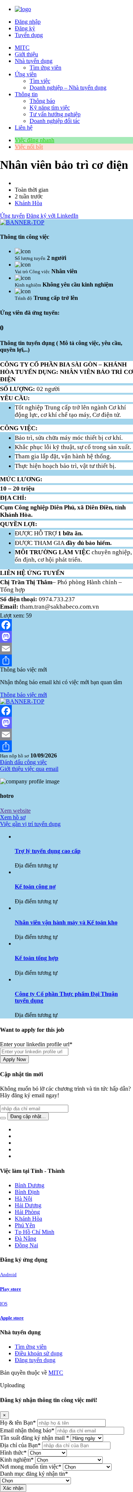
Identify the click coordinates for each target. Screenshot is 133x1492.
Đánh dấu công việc (23, 762)
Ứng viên (26, 74)
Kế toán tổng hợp (36, 958)
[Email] (66, 649)
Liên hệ (24, 127)
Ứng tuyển (12, 216)
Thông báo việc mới (23, 695)
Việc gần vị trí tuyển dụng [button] (30, 824)
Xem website (15, 810)
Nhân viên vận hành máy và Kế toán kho (66, 922)
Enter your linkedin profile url (36, 1044)
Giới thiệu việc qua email (29, 769)
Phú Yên (25, 1225)
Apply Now (14, 1059)
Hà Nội (23, 1198)
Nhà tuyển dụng (33, 61)
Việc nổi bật (29, 147)
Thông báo (42, 101)
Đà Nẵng (25, 1238)
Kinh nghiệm (17, 1459)
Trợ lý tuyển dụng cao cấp (48, 851)
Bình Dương (29, 1185)
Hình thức (13, 1452)
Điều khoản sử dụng (38, 1353)
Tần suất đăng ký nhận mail (34, 1438)
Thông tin (26, 94)
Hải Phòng (27, 1212)
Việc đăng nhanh (34, 140)
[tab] (66, 824)
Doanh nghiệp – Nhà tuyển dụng (68, 87)
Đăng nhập (28, 22)
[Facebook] (66, 625)
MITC (22, 47)
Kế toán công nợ (35, 886)
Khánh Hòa (28, 203)
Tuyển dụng (29, 35)
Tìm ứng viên (45, 67)
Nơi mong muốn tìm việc (30, 1466)
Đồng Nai (26, 1245)
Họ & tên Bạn (18, 1422)
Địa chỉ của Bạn (20, 1445)
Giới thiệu (26, 54)
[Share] (66, 660)
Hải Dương (28, 1205)
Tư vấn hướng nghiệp (55, 114)
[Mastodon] (66, 637)
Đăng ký (25, 28)
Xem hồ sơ (12, 817)
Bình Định (27, 1192)
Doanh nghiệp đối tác (55, 121)
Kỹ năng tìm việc (50, 107)
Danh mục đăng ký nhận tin (34, 1474)
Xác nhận (13, 1488)
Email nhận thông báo (27, 1430)
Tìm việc (40, 81)
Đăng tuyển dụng (35, 1360)
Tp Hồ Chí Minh (34, 1232)
